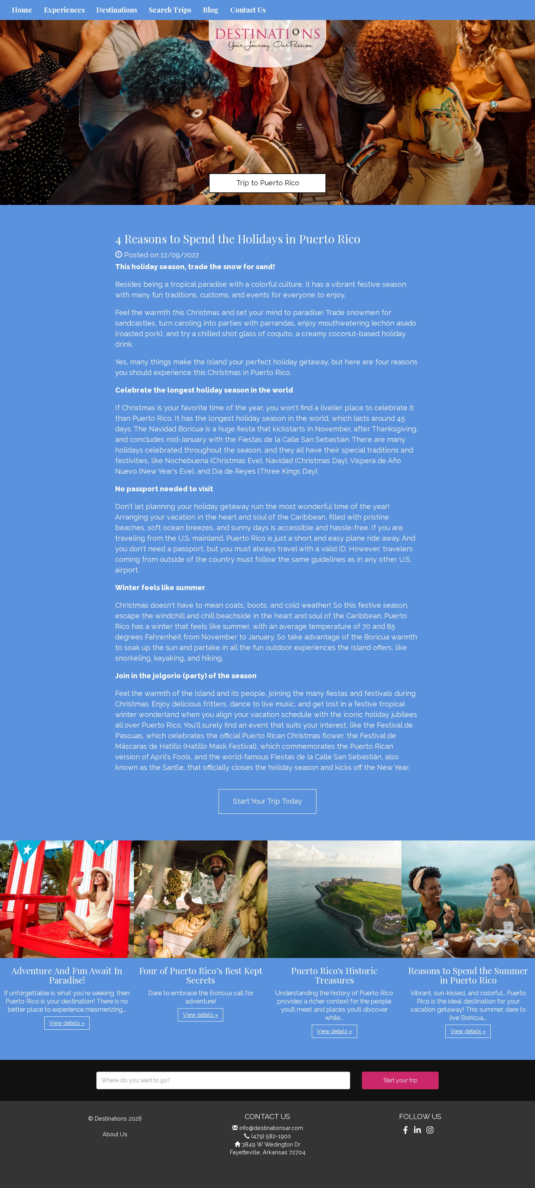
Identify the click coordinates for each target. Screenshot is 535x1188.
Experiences (64, 9)
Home (22, 9)
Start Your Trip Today (267, 801)
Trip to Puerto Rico (267, 183)
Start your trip (400, 1080)
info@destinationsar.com (271, 1128)
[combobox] (223, 1080)
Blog (211, 9)
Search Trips (170, 9)
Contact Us (248, 9)
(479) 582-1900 (271, 1136)
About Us (115, 1134)
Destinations (116, 9)
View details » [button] (67, 1023)
